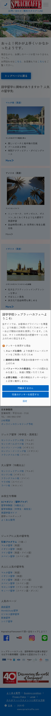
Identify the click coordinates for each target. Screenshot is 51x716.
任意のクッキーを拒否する (25, 394)
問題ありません (25, 388)
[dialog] (25, 358)
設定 (25, 401)
